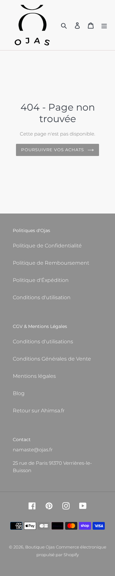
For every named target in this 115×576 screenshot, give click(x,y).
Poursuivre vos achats (52, 149)
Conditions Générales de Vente (52, 359)
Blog (19, 393)
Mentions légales (34, 376)
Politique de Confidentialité (47, 246)
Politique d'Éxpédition (41, 280)
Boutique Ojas (40, 546)
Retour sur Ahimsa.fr (39, 411)
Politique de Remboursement (51, 263)
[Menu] (104, 25)
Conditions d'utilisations (43, 342)
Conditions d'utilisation (42, 297)
